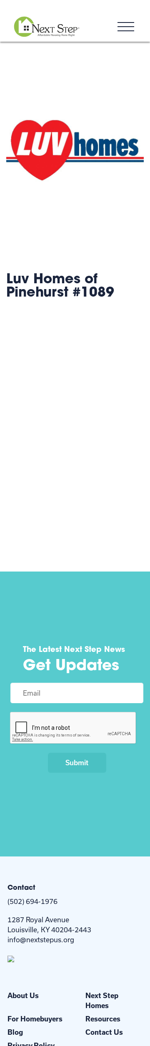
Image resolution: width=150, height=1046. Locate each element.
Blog (15, 1032)
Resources (102, 1019)
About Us (23, 995)
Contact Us (104, 1032)
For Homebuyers (35, 1019)
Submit (76, 762)
